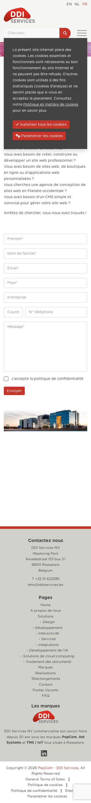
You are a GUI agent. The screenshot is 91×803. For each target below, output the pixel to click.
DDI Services (67, 768)
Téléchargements (45, 679)
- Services (47, 639)
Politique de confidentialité (34, 791)
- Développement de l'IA (47, 650)
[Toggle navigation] (81, 33)
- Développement (47, 628)
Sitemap (72, 791)
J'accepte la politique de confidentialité (47, 379)
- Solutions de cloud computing (47, 656)
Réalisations (45, 673)
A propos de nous (45, 610)
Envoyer (14, 391)
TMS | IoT (35, 742)
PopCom (69, 737)
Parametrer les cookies (47, 796)
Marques (45, 667)
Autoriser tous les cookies (42, 124)
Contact (45, 684)
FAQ (46, 696)
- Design (47, 622)
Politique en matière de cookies (50, 104)
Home (45, 605)
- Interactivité (47, 633)
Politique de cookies (45, 785)
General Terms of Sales (45, 779)
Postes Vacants (45, 690)
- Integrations (47, 645)
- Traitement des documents (47, 662)
